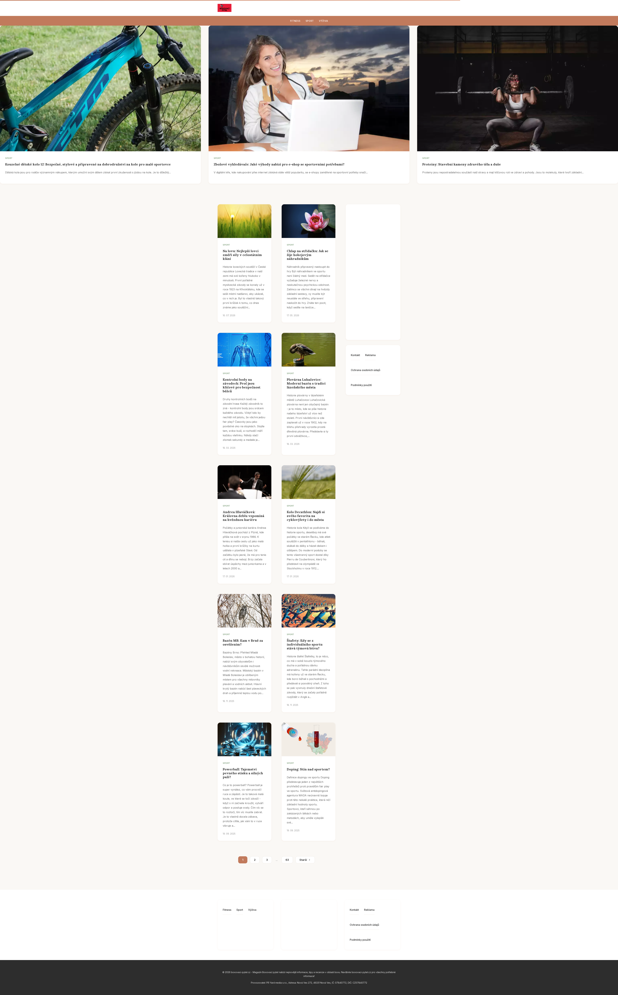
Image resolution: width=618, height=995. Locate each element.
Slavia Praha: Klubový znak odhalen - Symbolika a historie (380, 326)
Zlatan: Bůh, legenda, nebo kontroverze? (380, 246)
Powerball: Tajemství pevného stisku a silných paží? (243, 773)
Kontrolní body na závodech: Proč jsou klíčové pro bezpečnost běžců (241, 385)
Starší (303, 859)
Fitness (295, 20)
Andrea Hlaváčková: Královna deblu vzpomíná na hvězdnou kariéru (243, 516)
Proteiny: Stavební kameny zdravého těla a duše (461, 164)
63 (287, 859)
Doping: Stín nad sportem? (308, 769)
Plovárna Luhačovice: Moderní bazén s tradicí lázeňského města (306, 383)
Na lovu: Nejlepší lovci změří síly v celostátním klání (242, 255)
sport (9, 158)
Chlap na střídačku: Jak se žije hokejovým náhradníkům (307, 255)
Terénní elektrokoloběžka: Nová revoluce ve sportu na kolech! (383, 223)
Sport (310, 20)
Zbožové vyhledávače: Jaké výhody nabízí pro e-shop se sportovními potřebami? (279, 164)
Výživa (323, 20)
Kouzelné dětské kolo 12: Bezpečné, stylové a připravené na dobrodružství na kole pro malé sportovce (88, 164)
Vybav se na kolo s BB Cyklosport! (379, 298)
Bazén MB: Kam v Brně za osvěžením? (243, 642)
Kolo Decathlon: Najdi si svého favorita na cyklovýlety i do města (306, 516)
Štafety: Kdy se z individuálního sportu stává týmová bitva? (305, 644)
